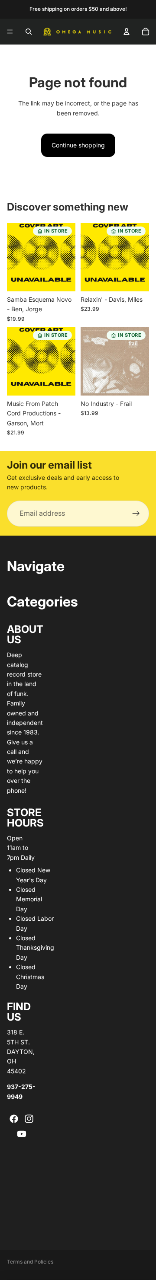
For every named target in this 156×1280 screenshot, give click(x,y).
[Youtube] (21, 1134)
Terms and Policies (30, 1261)
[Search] (28, 31)
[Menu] (10, 31)
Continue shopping (78, 145)
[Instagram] (29, 1119)
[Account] (126, 31)
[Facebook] (14, 1119)
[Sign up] (136, 513)
